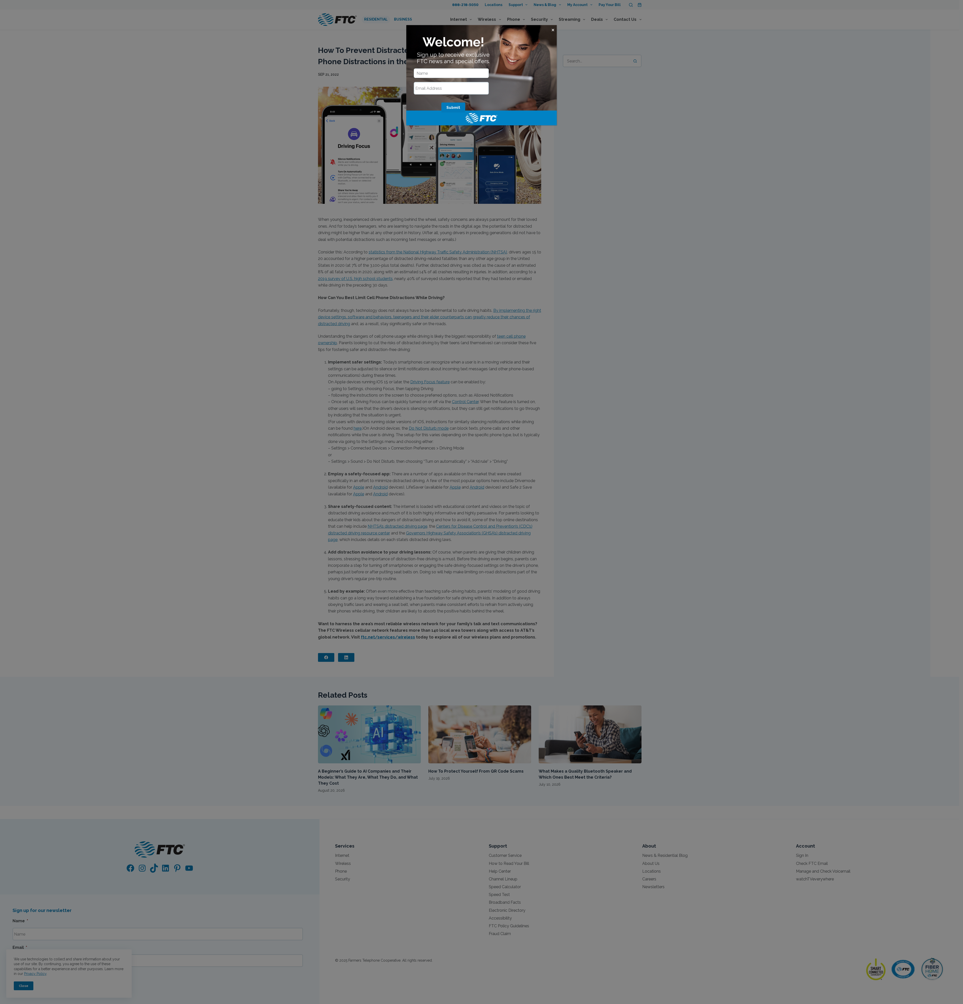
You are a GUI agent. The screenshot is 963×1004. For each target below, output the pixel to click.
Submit (453, 107)
